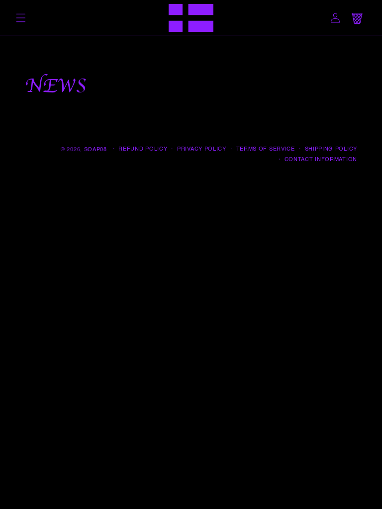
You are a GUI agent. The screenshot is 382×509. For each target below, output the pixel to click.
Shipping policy (331, 149)
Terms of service (265, 149)
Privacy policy (201, 149)
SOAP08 (95, 150)
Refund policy (142, 149)
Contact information (321, 160)
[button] (21, 18)
